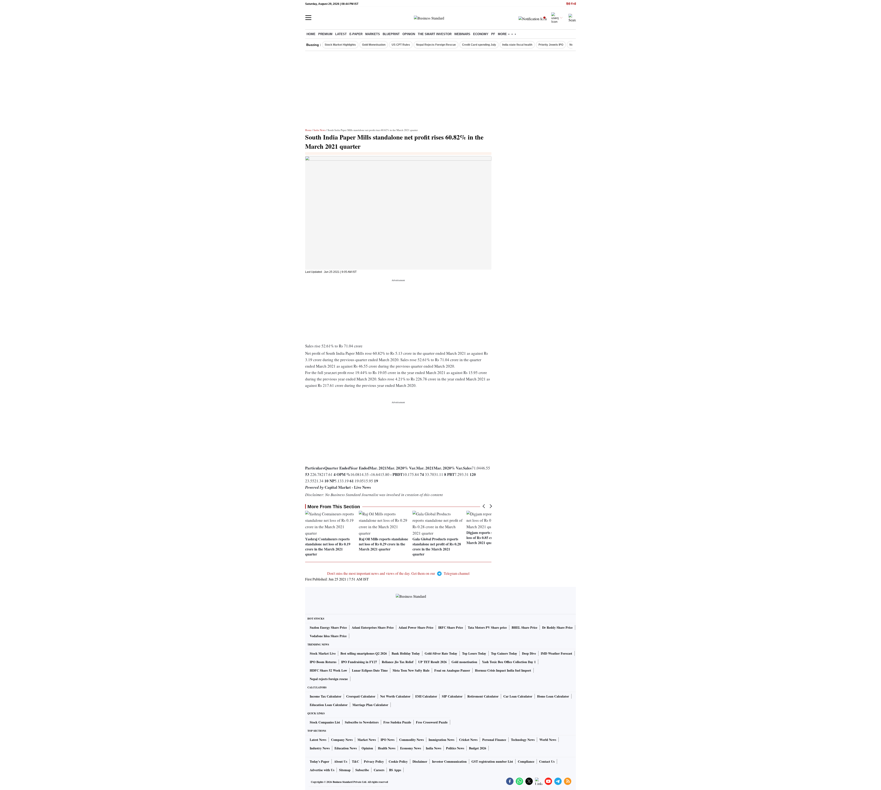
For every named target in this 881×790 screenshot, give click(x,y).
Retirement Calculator (483, 696)
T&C (355, 761)
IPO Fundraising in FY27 (359, 661)
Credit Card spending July (479, 44)
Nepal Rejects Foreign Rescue (436, 44)
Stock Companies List (325, 722)
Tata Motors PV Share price (487, 627)
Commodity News (411, 739)
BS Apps (395, 770)
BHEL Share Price (524, 627)
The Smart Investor (435, 34)
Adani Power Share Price (416, 627)
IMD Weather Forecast (556, 653)
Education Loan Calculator (329, 704)
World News (547, 739)
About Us (340, 761)
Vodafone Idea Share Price (328, 636)
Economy (480, 34)
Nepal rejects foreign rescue (329, 678)
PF (493, 34)
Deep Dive (529, 653)
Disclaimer (420, 761)
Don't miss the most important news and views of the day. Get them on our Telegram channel (398, 573)
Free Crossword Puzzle (432, 722)
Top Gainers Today (504, 653)
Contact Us (547, 761)
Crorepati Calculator (360, 696)
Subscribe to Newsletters (362, 722)
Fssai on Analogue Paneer (452, 670)
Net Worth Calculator (395, 696)
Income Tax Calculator (325, 696)
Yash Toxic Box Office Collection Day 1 (509, 661)
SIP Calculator (452, 696)
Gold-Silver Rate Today (441, 653)
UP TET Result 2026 (432, 661)
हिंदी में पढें (571, 4)
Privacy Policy (374, 761)
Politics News (455, 748)
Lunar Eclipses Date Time (370, 670)
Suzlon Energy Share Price (328, 627)
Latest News (318, 739)
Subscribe (362, 770)
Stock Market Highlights (340, 44)
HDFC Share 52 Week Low (328, 670)
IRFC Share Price (450, 627)
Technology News (523, 739)
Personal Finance (494, 739)
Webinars (462, 34)
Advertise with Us (322, 770)
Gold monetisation (464, 661)
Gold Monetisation (373, 44)
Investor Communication (449, 761)
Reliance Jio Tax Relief (397, 661)
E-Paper (355, 34)
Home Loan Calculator (553, 696)
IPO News (387, 739)
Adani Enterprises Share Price (373, 627)
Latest (341, 34)
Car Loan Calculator (517, 696)
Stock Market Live (323, 653)
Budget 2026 (477, 748)
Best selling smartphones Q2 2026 (363, 653)
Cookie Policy (398, 761)
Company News (342, 739)
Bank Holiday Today (406, 653)
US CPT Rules (401, 44)
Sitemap (345, 770)
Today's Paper (319, 761)
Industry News (320, 748)
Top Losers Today (474, 653)
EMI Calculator (426, 696)
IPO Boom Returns (323, 661)
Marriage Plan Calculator (370, 704)
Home (311, 34)
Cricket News (468, 739)
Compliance (526, 761)
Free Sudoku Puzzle (397, 722)
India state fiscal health (517, 44)
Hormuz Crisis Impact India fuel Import (503, 670)
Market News (366, 739)
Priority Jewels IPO (550, 44)
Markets (372, 34)
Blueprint (391, 34)
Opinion (408, 34)
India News (320, 130)
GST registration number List (492, 761)
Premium (325, 34)
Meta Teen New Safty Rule (411, 670)
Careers (379, 770)
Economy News (410, 748)
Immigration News (441, 739)
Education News (346, 748)
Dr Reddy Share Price (557, 627)
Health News (386, 748)
